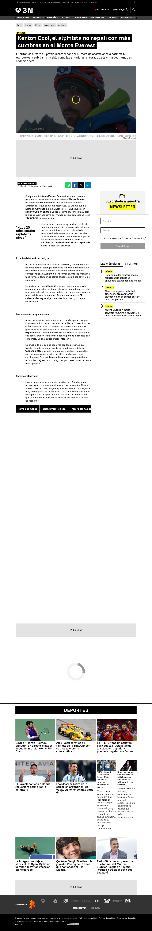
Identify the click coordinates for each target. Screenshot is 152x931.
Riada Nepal (25, 2)
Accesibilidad (73, 924)
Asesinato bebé (81, 2)
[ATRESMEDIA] (25, 904)
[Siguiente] (135, 2)
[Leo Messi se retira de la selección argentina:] (76, 771)
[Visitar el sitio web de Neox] (65, 901)
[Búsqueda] (134, 10)
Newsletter (128, 17)
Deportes (38, 17)
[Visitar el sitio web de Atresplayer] (81, 908)
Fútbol (28, 25)
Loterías (52, 17)
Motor (38, 25)
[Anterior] (17, 2)
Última (103, 10)
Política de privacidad (88, 918)
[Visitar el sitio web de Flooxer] (95, 908)
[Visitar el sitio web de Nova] (76, 901)
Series (113, 17)
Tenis (19, 25)
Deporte (110, 288)
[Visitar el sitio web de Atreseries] (96, 901)
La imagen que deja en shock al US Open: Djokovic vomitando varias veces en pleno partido (32, 865)
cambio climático (27, 408)
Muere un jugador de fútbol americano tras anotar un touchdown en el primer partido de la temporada (122, 295)
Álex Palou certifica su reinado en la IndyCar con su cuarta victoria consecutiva (73, 747)
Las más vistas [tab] (110, 263)
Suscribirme (122, 246)
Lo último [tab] (131, 263)
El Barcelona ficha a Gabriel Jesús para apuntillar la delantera (33, 787)
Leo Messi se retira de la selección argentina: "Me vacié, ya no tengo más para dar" (74, 788)
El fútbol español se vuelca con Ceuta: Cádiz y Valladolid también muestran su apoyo (105, 780)
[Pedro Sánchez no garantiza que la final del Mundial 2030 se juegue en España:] (117, 848)
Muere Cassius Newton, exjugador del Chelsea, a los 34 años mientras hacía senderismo (123, 312)
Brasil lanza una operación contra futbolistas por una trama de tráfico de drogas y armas (125, 778)
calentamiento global (54, 408)
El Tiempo (93, 2)
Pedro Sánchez (68, 2)
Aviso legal (72, 918)
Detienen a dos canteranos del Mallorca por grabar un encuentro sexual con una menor (123, 278)
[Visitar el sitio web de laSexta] (55, 901)
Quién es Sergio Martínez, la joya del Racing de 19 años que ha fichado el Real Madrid (74, 865)
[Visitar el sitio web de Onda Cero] (107, 901)
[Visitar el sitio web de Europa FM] (117, 901)
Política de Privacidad (132, 238)
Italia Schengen (53, 2)
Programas (81, 17)
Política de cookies (107, 918)
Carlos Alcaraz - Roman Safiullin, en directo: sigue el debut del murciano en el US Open (33, 747)
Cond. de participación (126, 918)
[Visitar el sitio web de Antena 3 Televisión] (45, 901)
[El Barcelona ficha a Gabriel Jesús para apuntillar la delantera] (35, 771)
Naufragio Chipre (39, 2)
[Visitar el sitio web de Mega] (86, 901)
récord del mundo (81, 408)
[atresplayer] (121, 10)
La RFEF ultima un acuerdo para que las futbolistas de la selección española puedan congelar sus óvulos (115, 747)
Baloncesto (49, 25)
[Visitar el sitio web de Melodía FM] (127, 901)
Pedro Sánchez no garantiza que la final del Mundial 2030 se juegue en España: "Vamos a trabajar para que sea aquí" (115, 867)
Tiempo (66, 17)
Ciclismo (62, 25)
